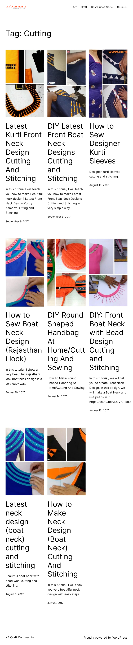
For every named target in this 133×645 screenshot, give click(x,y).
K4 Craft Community (20, 637)
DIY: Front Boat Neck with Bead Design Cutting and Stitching (107, 341)
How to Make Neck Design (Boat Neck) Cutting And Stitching (62, 539)
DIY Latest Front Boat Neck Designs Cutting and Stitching (65, 152)
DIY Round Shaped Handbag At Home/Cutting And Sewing (66, 341)
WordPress (119, 637)
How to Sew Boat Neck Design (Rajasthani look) (24, 337)
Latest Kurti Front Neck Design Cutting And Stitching (24, 152)
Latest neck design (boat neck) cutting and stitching (20, 535)
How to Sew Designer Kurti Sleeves (104, 143)
